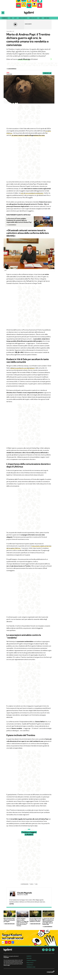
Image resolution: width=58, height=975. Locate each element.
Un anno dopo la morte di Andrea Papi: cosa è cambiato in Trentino (35, 920)
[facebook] (53, 950)
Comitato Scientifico (31, 960)
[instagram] (46, 950)
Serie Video (46, 18)
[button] (3, 942)
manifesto (29, 956)
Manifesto (4, 18)
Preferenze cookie (31, 967)
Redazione (29, 958)
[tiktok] (43, 950)
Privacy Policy (30, 962)
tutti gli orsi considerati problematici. (32, 193)
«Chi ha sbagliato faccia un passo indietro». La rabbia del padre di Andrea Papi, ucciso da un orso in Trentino (22, 922)
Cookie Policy (30, 964)
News (40, 18)
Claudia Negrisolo (24, 893)
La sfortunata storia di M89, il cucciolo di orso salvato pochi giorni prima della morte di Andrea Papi (48, 921)
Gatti (15, 18)
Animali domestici (23, 18)
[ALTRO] (11, 904)
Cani (11, 18)
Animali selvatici (33, 18)
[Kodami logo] (29, 12)
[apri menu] (2, 12)
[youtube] (50, 950)
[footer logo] (13, 950)
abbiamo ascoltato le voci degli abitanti (22, 368)
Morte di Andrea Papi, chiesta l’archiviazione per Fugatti (9, 920)
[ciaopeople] (50, 972)
